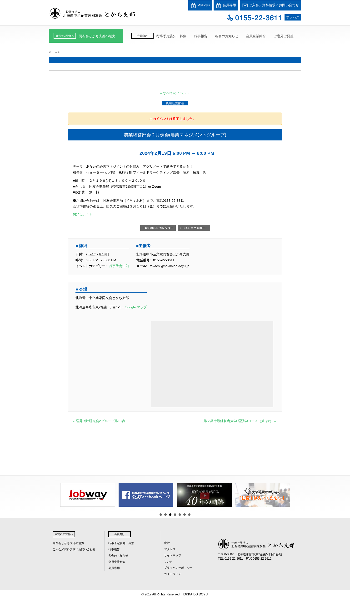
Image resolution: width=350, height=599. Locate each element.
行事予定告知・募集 (171, 36)
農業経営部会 (175, 103)
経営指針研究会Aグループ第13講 (99, 421)
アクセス (293, 17)
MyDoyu (203, 5)
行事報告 (200, 36)
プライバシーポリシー (178, 567)
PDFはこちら (83, 215)
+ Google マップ (134, 307)
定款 (167, 543)
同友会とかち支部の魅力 (97, 36)
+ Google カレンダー (158, 228)
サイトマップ (172, 555)
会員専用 (229, 5)
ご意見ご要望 (284, 36)
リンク (168, 561)
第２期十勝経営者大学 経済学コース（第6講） (240, 421)
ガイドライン (172, 574)
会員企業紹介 (256, 36)
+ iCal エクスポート (194, 228)
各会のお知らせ (226, 36)
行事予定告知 (119, 266)
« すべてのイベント (175, 93)
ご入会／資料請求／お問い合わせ (273, 5)
